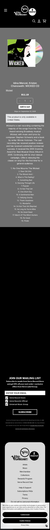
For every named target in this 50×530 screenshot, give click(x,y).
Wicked (9, 90)
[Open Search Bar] (33, 21)
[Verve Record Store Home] (25, 10)
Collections (25, 475)
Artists (25, 465)
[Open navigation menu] (5, 10)
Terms (25, 495)
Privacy (25, 498)
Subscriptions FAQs (25, 491)
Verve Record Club (25, 482)
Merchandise (25, 472)
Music (25, 468)
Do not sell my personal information (25, 502)
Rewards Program (25, 479)
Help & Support (25, 488)
